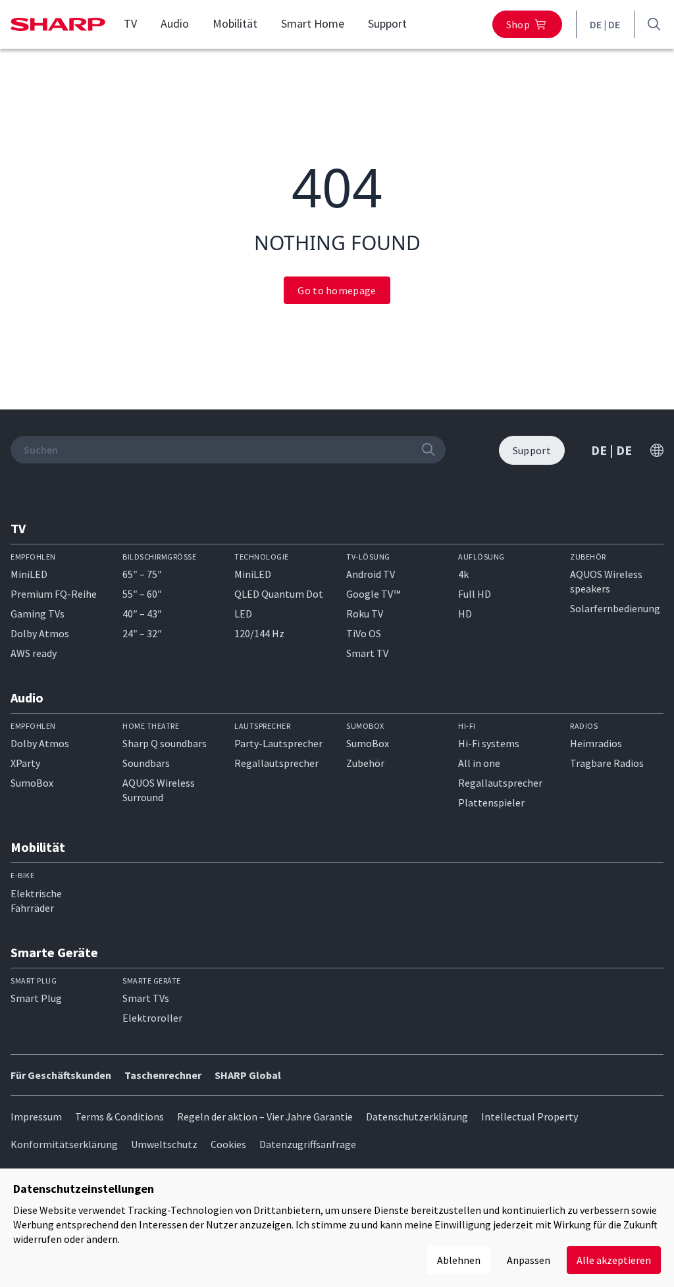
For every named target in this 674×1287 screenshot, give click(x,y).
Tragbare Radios (607, 763)
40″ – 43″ (142, 613)
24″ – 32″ (142, 633)
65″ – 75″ (142, 574)
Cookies (228, 1144)
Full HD (474, 593)
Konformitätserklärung (64, 1144)
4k (463, 574)
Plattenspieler (491, 802)
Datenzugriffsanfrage (307, 1144)
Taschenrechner (162, 1075)
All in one (479, 763)
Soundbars (146, 763)
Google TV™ (373, 593)
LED (243, 613)
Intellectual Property (529, 1116)
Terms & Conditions (119, 1116)
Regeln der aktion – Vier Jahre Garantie (265, 1116)
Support (387, 23)
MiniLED (29, 574)
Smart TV (367, 653)
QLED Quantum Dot (278, 593)
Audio (175, 23)
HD (465, 613)
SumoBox (32, 782)
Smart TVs (145, 998)
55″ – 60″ (142, 593)
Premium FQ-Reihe (54, 593)
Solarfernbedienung (615, 608)
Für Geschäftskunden (61, 1075)
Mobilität (235, 23)
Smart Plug (36, 998)
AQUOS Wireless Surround (158, 790)
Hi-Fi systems (488, 743)
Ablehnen (458, 1260)
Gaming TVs (38, 613)
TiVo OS (363, 633)
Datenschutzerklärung (417, 1116)
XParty (25, 763)
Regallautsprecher (276, 763)
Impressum (36, 1116)
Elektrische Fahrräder (36, 900)
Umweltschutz (164, 1144)
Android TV (370, 574)
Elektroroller (152, 1017)
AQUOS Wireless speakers (606, 581)
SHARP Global (248, 1075)
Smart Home (312, 23)
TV (130, 23)
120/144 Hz (259, 633)
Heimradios (596, 743)
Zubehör (365, 763)
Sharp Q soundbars (164, 743)
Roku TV (364, 613)
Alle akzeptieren (614, 1260)
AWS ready (34, 653)
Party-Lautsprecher (278, 743)
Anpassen (528, 1260)
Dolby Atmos (40, 633)
